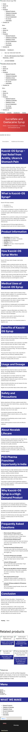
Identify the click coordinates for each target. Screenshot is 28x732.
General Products (10, 11)
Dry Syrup (8, 18)
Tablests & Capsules (11, 13)
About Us (5, 5)
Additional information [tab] (17, 141)
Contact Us (6, 22)
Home (4, 4)
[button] (14, 25)
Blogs (4, 7)
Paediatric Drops (10, 15)
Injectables (9, 20)
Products (5, 9)
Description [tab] (5, 141)
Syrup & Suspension (11, 17)
